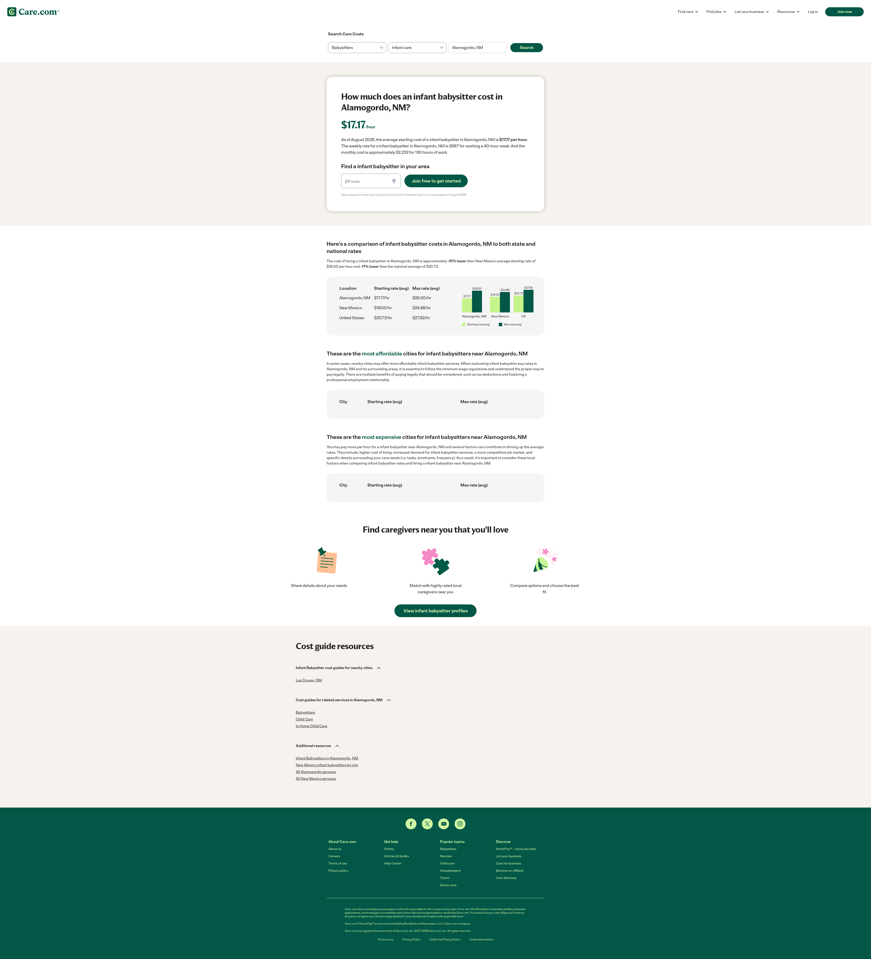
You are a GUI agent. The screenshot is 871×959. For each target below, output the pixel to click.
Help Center (392, 863)
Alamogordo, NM (354, 297)
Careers (334, 856)
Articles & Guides (396, 856)
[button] (339, 667)
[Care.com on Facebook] (411, 823)
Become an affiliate (510, 871)
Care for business (508, 863)
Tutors (444, 878)
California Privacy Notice (444, 939)
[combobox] (477, 47)
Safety (389, 849)
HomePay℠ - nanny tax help (516, 849)
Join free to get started (436, 181)
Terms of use (337, 863)
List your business (508, 856)
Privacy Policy (411, 939)
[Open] (506, 47)
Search (527, 47)
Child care (447, 863)
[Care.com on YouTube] (443, 823)
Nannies (446, 856)
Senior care (448, 885)
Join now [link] (844, 12)
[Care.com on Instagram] (460, 823)
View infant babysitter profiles (436, 610)
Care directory (506, 878)
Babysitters (448, 849)
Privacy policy (338, 871)
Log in (813, 12)
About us (334, 849)
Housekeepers (450, 871)
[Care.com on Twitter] (427, 823)
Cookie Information (481, 939)
